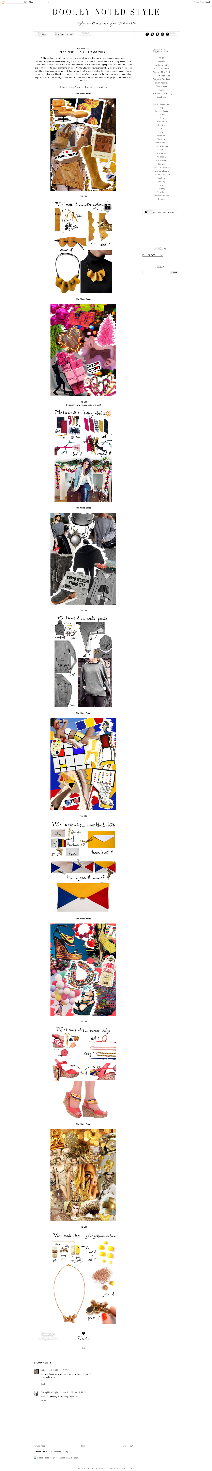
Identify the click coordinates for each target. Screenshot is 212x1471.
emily (43, 1370)
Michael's (45, 67)
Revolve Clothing (161, 170)
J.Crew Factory (161, 121)
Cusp (161, 89)
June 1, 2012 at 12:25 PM (58, 1370)
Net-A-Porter (161, 146)
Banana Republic (161, 68)
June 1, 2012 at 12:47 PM (74, 1392)
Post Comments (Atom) (57, 1451)
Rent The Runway (161, 167)
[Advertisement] (160, 291)
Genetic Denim (161, 111)
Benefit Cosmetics (161, 75)
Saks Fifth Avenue (161, 174)
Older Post (128, 1445)
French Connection (161, 104)
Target (161, 185)
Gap (161, 107)
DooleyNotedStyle (49, 1392)
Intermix (161, 114)
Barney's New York (161, 72)
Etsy (161, 100)
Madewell (161, 135)
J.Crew (161, 118)
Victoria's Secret (161, 195)
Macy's (161, 132)
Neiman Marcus (161, 142)
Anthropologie (161, 65)
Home (84, 1445)
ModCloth (161, 139)
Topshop (161, 188)
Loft (162, 128)
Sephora (161, 177)
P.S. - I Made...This (79, 61)
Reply (43, 1383)
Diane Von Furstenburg (161, 93)
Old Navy (161, 156)
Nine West (161, 149)
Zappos (161, 199)
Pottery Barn (161, 160)
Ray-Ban (161, 163)
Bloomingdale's (161, 82)
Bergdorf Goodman (161, 79)
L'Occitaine (161, 125)
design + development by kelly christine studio (106, 1469)
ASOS (161, 58)
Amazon (161, 61)
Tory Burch (161, 192)
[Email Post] (83, 1348)
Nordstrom (161, 153)
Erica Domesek (112, 71)
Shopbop (161, 181)
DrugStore (161, 96)
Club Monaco (161, 86)
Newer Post (39, 1445)
